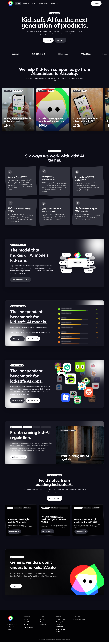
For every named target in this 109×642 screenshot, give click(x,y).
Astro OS (43, 624)
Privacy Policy (60, 619)
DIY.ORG (42, 619)
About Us (26, 3)
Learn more (60, 40)
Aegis (42, 622)
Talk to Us (48, 40)
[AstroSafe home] (10, 3)
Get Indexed (32, 339)
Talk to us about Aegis (19, 279)
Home (18, 3)
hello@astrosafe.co (79, 619)
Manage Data (60, 622)
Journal (34, 3)
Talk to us (16, 586)
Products (53, 3)
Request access (19, 457)
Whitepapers (43, 3)
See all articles (54, 498)
